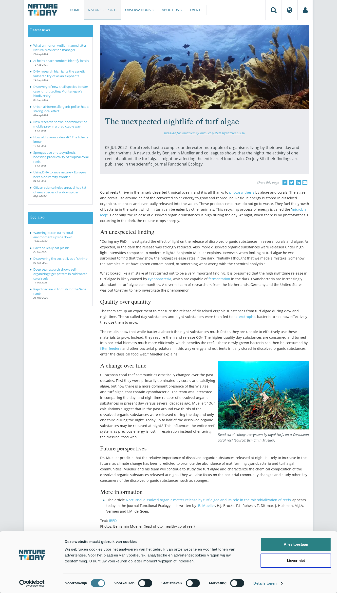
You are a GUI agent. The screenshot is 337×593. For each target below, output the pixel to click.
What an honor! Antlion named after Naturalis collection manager (59, 47)
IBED (113, 520)
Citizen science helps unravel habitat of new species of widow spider (59, 189)
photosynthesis (241, 192)
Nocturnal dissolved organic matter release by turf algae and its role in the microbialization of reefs (208, 500)
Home (75, 9)
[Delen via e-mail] (304, 182)
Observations (138, 9)
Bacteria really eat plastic (51, 248)
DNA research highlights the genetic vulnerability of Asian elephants (59, 73)
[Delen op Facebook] (284, 182)
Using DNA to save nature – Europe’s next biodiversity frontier (60, 174)
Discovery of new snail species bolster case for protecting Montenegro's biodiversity (60, 91)
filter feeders (110, 348)
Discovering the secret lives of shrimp (60, 258)
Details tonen (264, 583)
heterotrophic (244, 316)
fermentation (219, 279)
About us (171, 9)
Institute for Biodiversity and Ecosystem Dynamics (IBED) (204, 133)
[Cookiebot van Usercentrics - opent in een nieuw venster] (32, 583)
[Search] (273, 10)
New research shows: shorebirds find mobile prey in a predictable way (60, 124)
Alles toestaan (296, 544)
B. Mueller (206, 505)
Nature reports (102, 9)
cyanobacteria (159, 279)
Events (196, 9)
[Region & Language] (290, 10)
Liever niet (296, 560)
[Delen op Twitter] (291, 182)
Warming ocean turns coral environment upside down (53, 235)
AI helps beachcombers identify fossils (61, 60)
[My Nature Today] (305, 10)
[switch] (145, 583)
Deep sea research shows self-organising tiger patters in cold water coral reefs (60, 274)
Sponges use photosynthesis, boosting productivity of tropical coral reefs (61, 157)
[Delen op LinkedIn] (298, 182)
